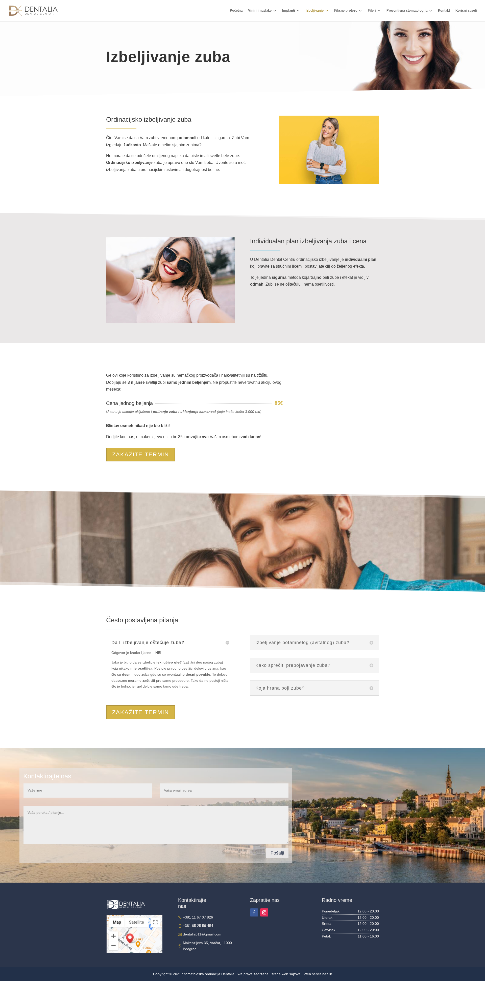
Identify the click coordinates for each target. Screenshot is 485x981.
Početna (236, 10)
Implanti (288, 10)
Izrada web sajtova (286, 974)
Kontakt (444, 10)
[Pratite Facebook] (254, 912)
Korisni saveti (466, 10)
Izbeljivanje (315, 10)
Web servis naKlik (318, 974)
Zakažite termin (140, 454)
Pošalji (277, 853)
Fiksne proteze (345, 10)
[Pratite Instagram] (264, 912)
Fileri (372, 10)
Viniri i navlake (260, 10)
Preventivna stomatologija (406, 10)
